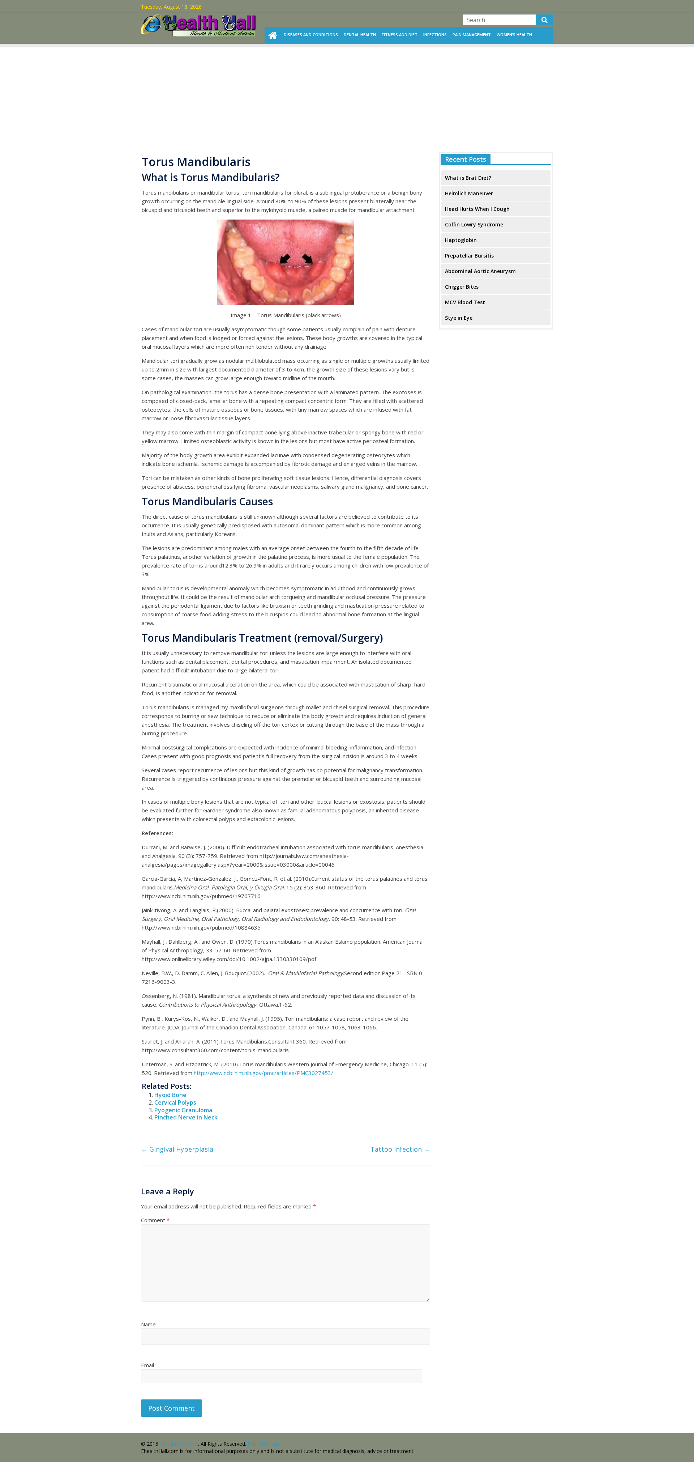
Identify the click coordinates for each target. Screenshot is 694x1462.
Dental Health (360, 34)
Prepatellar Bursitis (469, 255)
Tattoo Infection (400, 1149)
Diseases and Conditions (311, 34)
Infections (435, 34)
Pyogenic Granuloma (183, 1110)
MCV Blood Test (465, 302)
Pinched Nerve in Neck (186, 1117)
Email (147, 1365)
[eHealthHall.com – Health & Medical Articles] (198, 17)
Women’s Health (514, 34)
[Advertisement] (347, 98)
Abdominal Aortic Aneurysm (480, 271)
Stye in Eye (458, 317)
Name (148, 1324)
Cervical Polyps (175, 1102)
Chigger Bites (462, 286)
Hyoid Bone (170, 1095)
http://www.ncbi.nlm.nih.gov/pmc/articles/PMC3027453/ (263, 1072)
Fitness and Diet (399, 34)
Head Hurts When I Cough (477, 208)
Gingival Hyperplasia (177, 1149)
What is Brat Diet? (468, 177)
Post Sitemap (263, 1443)
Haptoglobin (461, 240)
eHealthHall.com (179, 1443)
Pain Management (472, 34)
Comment (155, 1220)
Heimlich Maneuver (469, 193)
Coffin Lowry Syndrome (474, 224)
